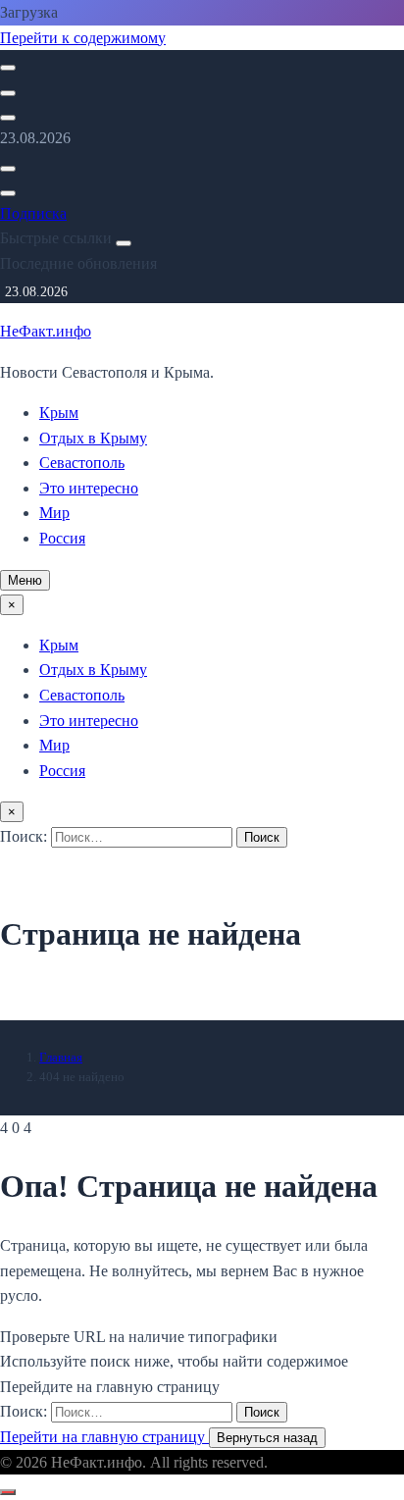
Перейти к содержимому (83, 37)
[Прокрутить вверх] (8, 1492)
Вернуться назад (267, 1437)
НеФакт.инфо (45, 331)
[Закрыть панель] (123, 243)
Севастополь (82, 462)
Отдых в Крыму (93, 438)
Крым (58, 412)
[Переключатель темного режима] (8, 93)
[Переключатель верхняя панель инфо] (8, 118)
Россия (62, 538)
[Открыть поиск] (8, 68)
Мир (54, 512)
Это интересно (88, 488)
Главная (60, 1057)
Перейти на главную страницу (104, 1436)
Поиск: (25, 836)
